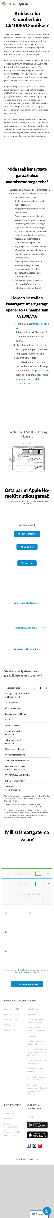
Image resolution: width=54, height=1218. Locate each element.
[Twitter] (34, 1146)
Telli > (31, 1117)
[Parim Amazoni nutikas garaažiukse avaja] (27, 588)
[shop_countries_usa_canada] (27, 539)
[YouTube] (40, 1146)
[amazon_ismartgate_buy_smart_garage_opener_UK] (27, 634)
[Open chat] (47, 1211)
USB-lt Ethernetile (12, 804)
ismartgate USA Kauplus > (27, 602)
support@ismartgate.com (30, 972)
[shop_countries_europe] (27, 551)
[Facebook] (29, 1146)
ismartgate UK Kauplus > (27, 649)
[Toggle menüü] (50, 4)
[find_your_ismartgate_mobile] (27, 845)
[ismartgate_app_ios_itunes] (37, 1134)
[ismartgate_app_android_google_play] (37, 1125)
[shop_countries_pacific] (27, 568)
